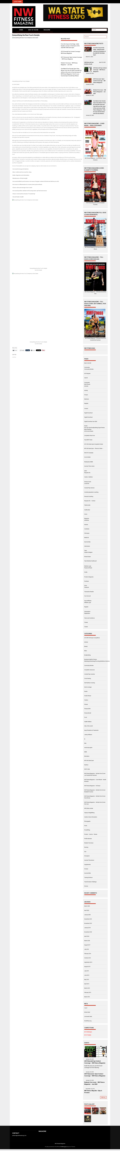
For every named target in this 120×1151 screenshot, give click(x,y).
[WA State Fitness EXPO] (75, 20)
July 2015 (86, 970)
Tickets (86, 622)
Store (85, 585)
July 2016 (86, 949)
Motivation (86, 756)
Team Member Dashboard (90, 561)
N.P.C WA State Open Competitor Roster (93, 444)
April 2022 (86, 910)
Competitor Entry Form (89, 435)
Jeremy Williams (88, 734)
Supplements (87, 864)
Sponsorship (87, 541)
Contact (86, 408)
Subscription (87, 611)
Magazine (47, 30)
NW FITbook (87, 384)
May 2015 (86, 979)
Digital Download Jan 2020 (90, 421)
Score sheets (87, 457)
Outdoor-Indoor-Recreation (90, 817)
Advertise (86, 520)
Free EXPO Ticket (88, 439)
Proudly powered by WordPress (52, 1146)
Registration (87, 613)
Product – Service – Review (90, 834)
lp (84, 739)
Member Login (87, 566)
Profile (85, 572)
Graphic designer (88, 552)
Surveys (86, 868)
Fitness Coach (87, 481)
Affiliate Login (87, 602)
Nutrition (86, 764)
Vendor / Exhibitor (88, 477)
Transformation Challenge (90, 881)
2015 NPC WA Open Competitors (92, 637)
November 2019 (88, 923)
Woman (86, 886)
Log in (85, 1007)
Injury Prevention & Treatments (91, 730)
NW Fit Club (87, 769)
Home (21, 30)
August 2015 (87, 966)
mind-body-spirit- (88, 747)
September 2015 (88, 962)
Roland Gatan (87, 556)
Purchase (86, 581)
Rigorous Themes (71, 1146)
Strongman (87, 855)
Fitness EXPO (87, 708)
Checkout (86, 587)
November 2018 (88, 932)
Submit (86, 377)
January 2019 (87, 927)
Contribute (86, 528)
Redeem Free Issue (88, 843)
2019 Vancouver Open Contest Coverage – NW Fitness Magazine (99, 80)
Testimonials (87, 505)
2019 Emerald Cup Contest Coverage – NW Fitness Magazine (100, 69)
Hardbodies (87, 509)
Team (85, 550)
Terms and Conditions (89, 618)
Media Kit (86, 537)
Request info (87, 472)
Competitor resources (89, 669)
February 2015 (87, 992)
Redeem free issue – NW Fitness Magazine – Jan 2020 (99, 91)
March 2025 (87, 906)
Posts (85, 825)
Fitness (86, 704)
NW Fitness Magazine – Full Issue (92, 785)
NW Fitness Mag (89, 348)
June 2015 (86, 975)
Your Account (87, 596)
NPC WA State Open (89, 760)
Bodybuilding (87, 655)
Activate (86, 386)
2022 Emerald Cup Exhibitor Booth (88, 63)
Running (86, 847)
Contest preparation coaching (91, 492)
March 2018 (87, 940)
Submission (87, 546)
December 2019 (88, 919)
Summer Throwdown (89, 860)
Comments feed (88, 1016)
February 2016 (87, 953)
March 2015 (87, 988)
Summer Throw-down (89, 466)
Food (85, 717)
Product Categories (88, 576)
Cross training (87, 678)
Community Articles (88, 369)
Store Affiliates (87, 600)
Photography (87, 821)
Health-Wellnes (87, 721)
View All (103, 1097)
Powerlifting (87, 830)
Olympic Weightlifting (89, 812)
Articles (86, 524)
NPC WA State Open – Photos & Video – (93, 448)
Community (87, 367)
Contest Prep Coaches (89, 674)
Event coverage (88, 687)
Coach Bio (86, 483)
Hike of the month (88, 726)
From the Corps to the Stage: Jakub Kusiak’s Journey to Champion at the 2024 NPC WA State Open (70, 45)
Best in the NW (33, 30)
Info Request (87, 373)
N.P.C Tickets (87, 1035)
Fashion (86, 700)
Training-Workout (88, 877)
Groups (86, 394)
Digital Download (88, 412)
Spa (85, 851)
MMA (85, 751)
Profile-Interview (88, 838)
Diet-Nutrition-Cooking (89, 682)
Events (85, 425)
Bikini (85, 650)
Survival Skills (87, 873)
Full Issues (86, 533)
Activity (86, 390)
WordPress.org (87, 1020)
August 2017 (87, 945)
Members (86, 399)
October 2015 (87, 958)
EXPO (85, 470)
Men (85, 743)
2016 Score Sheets (88, 431)
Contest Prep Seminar (89, 487)
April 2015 (86, 983)
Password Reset (88, 567)
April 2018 (86, 936)
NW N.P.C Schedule (88, 452)
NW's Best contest (88, 808)
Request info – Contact (89, 500)
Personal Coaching (88, 496)
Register (86, 403)
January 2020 (87, 914)
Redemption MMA (88, 461)
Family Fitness (87, 695)
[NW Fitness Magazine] (14, 31)
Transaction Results (89, 591)
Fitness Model (87, 713)
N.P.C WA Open (88, 1032)
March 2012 (87, 996)
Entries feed (87, 1012)
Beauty (86, 646)
